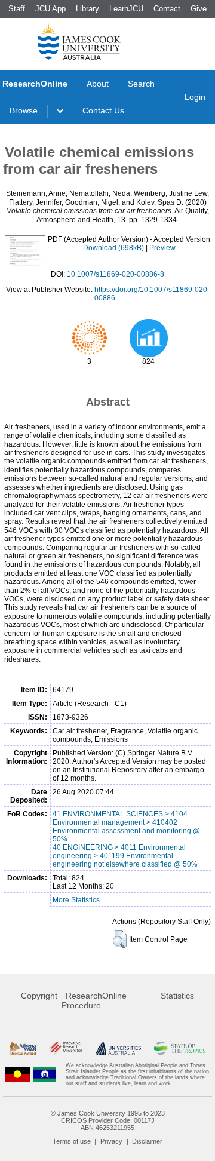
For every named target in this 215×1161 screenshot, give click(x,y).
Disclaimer (147, 1141)
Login (195, 97)
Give (199, 8)
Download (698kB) (113, 248)
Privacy (111, 1141)
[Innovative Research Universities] (65, 1048)
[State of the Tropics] (179, 1048)
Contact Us (103, 110)
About (98, 83)
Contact (166, 8)
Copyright (39, 995)
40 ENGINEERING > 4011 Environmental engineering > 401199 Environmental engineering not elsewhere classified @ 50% (125, 855)
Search (141, 83)
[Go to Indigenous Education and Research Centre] (17, 1074)
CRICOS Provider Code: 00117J (108, 1120)
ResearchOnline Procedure (94, 1000)
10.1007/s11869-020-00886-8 (115, 274)
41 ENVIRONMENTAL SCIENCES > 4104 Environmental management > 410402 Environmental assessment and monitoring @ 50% (126, 826)
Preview (162, 248)
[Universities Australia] (118, 1048)
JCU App (50, 8)
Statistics (177, 995)
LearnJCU (126, 8)
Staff (16, 8)
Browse (24, 110)
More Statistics (76, 900)
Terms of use (72, 1141)
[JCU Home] (79, 41)
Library (87, 8)
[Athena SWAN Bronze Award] (23, 1048)
